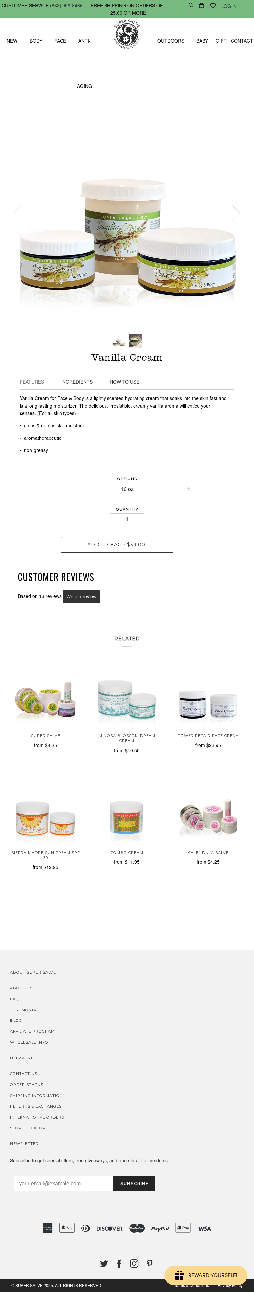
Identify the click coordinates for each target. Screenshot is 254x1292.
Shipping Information (36, 1095)
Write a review (81, 596)
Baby (202, 40)
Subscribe (134, 1183)
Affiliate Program (32, 1031)
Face (60, 40)
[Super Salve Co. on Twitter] (104, 1265)
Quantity (127, 509)
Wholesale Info (29, 1042)
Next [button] (232, 212)
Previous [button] (21, 212)
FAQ (14, 999)
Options (127, 479)
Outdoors (170, 40)
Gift (221, 40)
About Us (21, 988)
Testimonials (25, 1010)
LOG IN (229, 6)
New (12, 40)
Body (36, 40)
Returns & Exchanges (36, 1106)
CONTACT (242, 40)
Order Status (26, 1084)
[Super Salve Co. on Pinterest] (149, 1265)
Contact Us (23, 1073)
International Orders (37, 1117)
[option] (127, 212)
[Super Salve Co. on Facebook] (119, 1265)
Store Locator (28, 1128)
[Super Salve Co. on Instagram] (134, 1265)
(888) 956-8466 (66, 5)
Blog (16, 1020)
